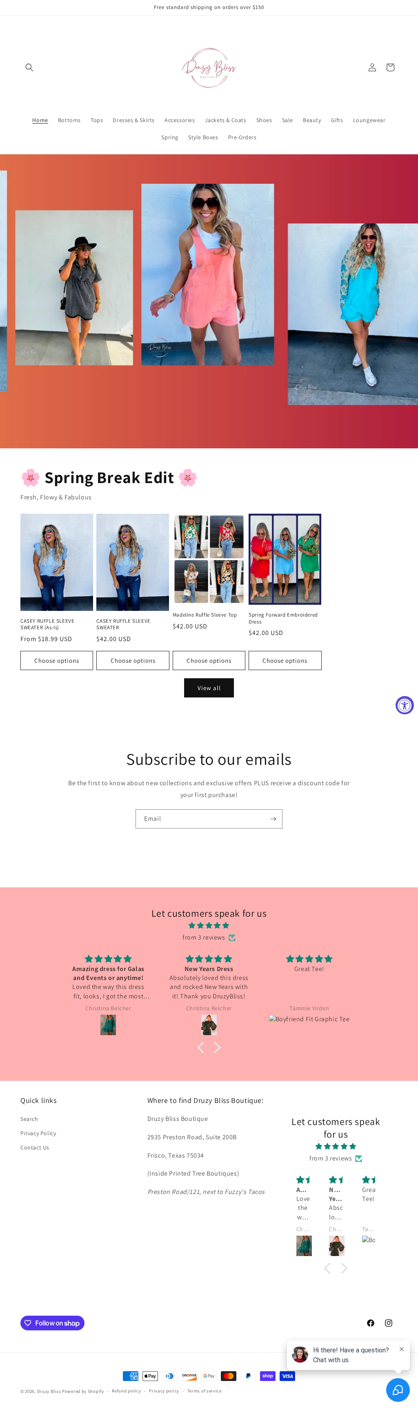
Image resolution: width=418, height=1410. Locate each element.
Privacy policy (164, 1391)
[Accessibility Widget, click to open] (405, 705)
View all (209, 688)
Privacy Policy (38, 1133)
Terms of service (204, 1391)
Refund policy (126, 1391)
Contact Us (34, 1147)
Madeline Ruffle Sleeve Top (205, 615)
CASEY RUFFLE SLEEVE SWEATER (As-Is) (47, 624)
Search (29, 1119)
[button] (29, 67)
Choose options (56, 660)
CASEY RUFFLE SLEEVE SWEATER (123, 624)
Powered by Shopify (83, 1391)
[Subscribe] (273, 819)
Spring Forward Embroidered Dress (283, 618)
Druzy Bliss (49, 1391)
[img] (209, 926)
